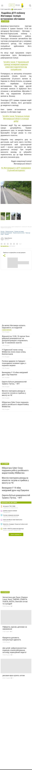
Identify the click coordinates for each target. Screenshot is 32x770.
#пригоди (27, 233)
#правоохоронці (9, 231)
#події (2, 234)
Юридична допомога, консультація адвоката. (11, 639)
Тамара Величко (8, 238)
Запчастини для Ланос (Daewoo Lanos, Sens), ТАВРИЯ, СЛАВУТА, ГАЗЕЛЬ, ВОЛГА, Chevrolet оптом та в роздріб (15, 600)
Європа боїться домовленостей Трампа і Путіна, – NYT (14, 383)
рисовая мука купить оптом (13, 675)
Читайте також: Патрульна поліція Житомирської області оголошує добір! (16, 118)
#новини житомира (19, 231)
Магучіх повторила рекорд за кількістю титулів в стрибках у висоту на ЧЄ (14, 393)
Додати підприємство (16, 534)
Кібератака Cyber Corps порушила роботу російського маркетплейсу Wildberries (15, 404)
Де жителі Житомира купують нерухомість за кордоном (13, 326)
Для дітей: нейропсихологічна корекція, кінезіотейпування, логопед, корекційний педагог (14, 650)
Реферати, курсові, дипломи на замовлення (14, 628)
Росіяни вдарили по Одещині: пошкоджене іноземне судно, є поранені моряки (14, 363)
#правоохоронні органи (19, 233)
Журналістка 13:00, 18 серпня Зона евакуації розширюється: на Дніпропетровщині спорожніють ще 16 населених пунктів (15, 339)
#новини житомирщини (6, 233)
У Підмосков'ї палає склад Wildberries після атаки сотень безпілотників (14, 352)
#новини (7, 234)
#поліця (3, 231)
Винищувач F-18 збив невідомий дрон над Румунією (15, 373)
